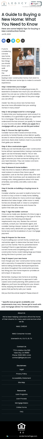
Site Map (21, 382)
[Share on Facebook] (4, 41)
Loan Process (21, 398)
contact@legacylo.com (21, 357)
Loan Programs (22, 394)
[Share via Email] (18, 41)
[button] (35, 4)
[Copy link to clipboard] (23, 41)
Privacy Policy (21, 374)
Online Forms (21, 407)
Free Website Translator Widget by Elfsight (31, 6)
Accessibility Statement (21, 378)
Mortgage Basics (21, 403)
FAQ (21, 411)
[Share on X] (8, 41)
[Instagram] (23, 432)
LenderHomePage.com (28, 436)
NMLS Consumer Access (21, 334)
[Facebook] (20, 432)
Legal (22, 369)
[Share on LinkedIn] (13, 41)
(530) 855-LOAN (24, 355)
